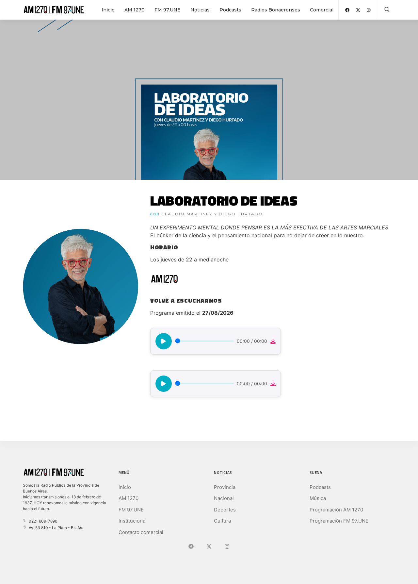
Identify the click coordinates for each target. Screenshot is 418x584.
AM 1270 (134, 10)
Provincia (224, 487)
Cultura (222, 521)
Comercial (321, 10)
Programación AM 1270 (336, 510)
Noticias (200, 10)
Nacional (224, 498)
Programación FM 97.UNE (339, 521)
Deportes (225, 510)
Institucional (133, 521)
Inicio (108, 10)
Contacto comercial (141, 532)
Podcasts (230, 10)
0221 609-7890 (42, 521)
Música (318, 498)
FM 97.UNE (167, 10)
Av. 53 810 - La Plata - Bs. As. (55, 527)
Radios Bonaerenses (275, 10)
